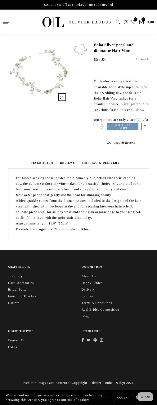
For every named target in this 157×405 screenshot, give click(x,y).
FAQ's (12, 347)
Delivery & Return (121, 142)
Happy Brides (92, 283)
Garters (13, 303)
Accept (123, 397)
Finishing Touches (22, 296)
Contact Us (16, 340)
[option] (39, 73)
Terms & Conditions (97, 303)
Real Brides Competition (100, 309)
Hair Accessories (21, 283)
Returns (87, 296)
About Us (89, 276)
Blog (85, 316)
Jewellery (15, 276)
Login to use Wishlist (145, 126)
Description (42, 162)
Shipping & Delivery (101, 162)
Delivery (88, 289)
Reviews (67, 162)
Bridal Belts (17, 289)
